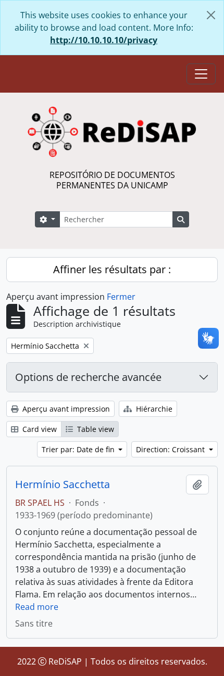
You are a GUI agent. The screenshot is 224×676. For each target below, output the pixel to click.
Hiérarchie (153, 409)
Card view (38, 429)
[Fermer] (210, 15)
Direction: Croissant (171, 449)
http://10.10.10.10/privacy (103, 40)
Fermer (121, 296)
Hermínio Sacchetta (62, 484)
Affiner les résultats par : (112, 269)
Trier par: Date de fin (79, 449)
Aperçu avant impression (65, 409)
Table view (94, 429)
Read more (36, 607)
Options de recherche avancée (88, 377)
